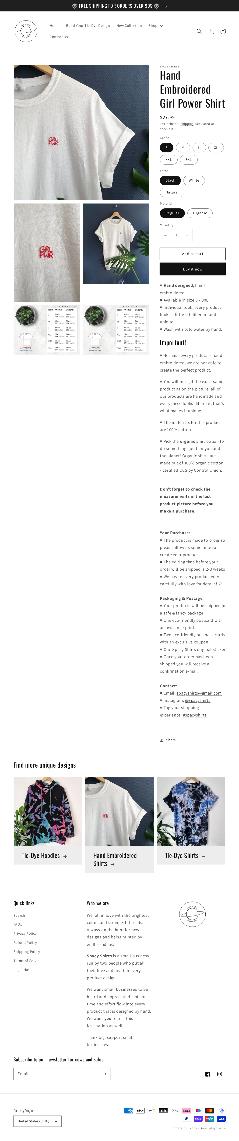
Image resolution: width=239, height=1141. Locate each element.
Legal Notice (24, 969)
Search (19, 915)
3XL (189, 159)
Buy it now (193, 269)
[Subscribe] (104, 1074)
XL (216, 147)
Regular (172, 213)
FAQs (18, 924)
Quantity (166, 225)
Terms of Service (28, 960)
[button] (199, 31)
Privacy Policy (25, 933)
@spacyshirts (197, 700)
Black (170, 180)
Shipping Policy (27, 951)
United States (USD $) (34, 1121)
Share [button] (171, 739)
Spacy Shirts (192, 1128)
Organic (200, 213)
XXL (168, 159)
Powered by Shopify (213, 1128)
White (194, 180)
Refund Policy (25, 942)
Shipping (187, 124)
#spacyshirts (195, 715)
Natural (172, 192)
